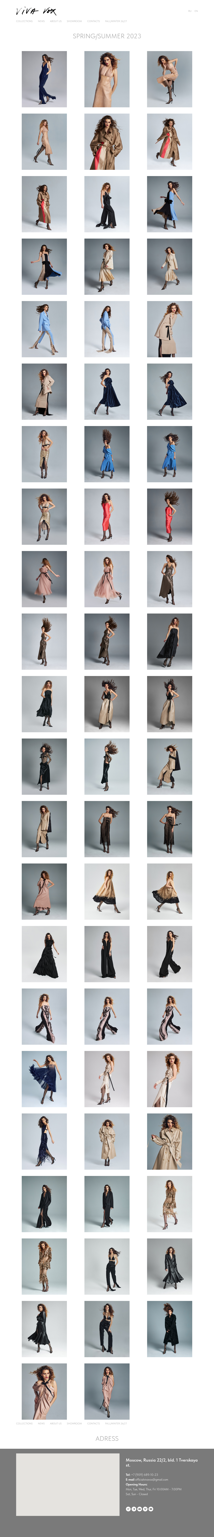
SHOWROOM (74, 21)
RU (189, 11)
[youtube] (151, 1509)
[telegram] (134, 1509)
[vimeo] (145, 1509)
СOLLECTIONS (24, 21)
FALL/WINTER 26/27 (116, 21)
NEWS (41, 21)
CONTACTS (93, 21)
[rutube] (128, 1509)
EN (196, 11)
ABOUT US (56, 21)
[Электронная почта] (139, 1509)
